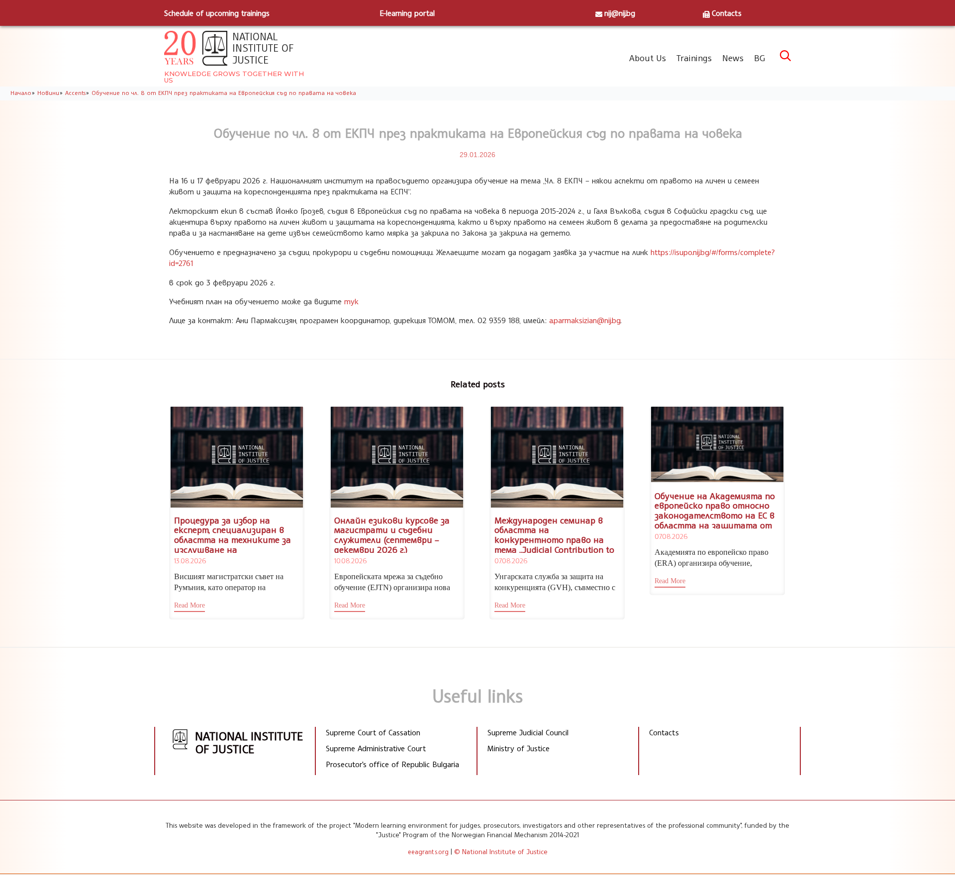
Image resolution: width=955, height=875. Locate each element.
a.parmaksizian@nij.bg (584, 320)
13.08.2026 (190, 560)
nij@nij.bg (619, 13)
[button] (189, 606)
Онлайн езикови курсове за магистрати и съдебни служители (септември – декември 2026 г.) (392, 535)
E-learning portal (407, 13)
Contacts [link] (664, 732)
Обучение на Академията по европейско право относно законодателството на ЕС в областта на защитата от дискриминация (715, 515)
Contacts (727, 13)
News (733, 57)
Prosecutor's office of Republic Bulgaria (392, 764)
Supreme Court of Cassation (373, 732)
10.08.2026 (350, 560)
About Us (647, 57)
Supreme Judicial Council (528, 732)
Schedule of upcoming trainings (217, 13)
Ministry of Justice (518, 748)
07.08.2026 (510, 560)
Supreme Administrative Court (376, 748)
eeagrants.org (428, 852)
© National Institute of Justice (501, 851)
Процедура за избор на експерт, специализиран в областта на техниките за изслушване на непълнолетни (232, 540)
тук (351, 301)
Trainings (694, 57)
